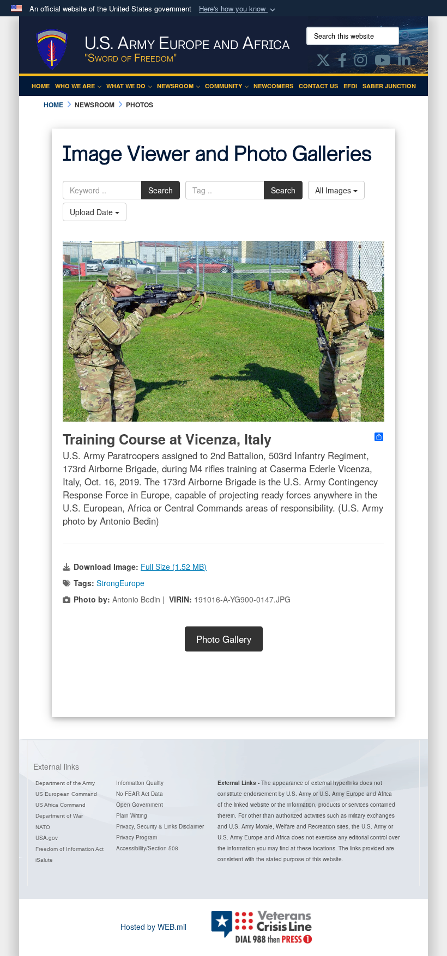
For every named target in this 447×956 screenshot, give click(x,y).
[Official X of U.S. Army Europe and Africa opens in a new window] (323, 62)
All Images (334, 190)
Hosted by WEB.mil (153, 926)
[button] (238, 9)
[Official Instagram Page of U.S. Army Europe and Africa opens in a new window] (360, 62)
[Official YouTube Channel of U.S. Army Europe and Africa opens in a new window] (382, 62)
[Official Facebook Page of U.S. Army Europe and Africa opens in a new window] (342, 62)
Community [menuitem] (223, 86)
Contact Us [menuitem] (318, 86)
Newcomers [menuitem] (273, 86)
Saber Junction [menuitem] (389, 86)
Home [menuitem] (41, 86)
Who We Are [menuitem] (75, 86)
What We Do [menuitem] (126, 86)
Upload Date (92, 211)
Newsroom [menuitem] (175, 86)
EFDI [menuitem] (350, 86)
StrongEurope (120, 582)
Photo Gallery (223, 639)
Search (160, 190)
